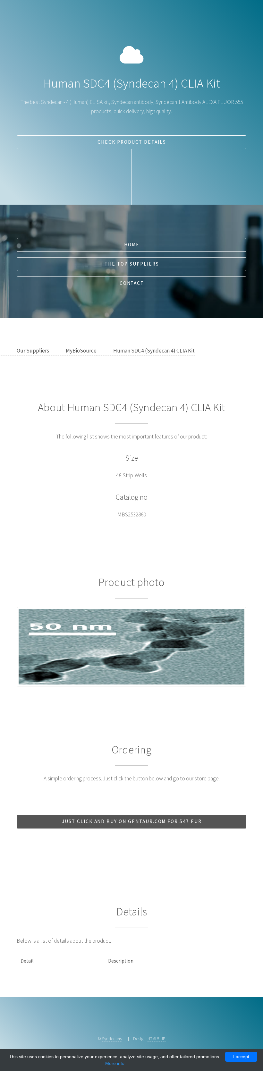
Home (132, 245)
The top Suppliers (132, 264)
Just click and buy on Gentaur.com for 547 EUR (132, 821)
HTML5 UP (156, 1038)
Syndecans (112, 1038)
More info (114, 1063)
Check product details (132, 142)
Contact (132, 283)
